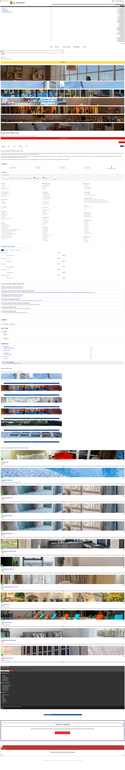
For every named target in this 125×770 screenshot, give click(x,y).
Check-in (2, 50)
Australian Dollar (121, 11)
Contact (84, 47)
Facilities (14, 146)
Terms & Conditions (5, 678)
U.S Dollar (122, 6)
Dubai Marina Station (6, 356)
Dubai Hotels (4, 9)
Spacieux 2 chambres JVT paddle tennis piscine (8, 551)
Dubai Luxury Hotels (5, 687)
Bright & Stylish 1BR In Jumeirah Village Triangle (8, 640)
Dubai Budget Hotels (5, 686)
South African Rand (121, 40)
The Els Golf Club (5, 11)
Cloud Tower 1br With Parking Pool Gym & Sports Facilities (9, 427)
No (1, 755)
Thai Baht (122, 35)
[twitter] (1, 708)
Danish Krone (121, 18)
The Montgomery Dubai (32, 292)
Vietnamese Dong (121, 39)
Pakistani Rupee (121, 41)
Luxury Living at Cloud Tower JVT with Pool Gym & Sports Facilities (10, 438)
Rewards (78, 47)
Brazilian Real (121, 12)
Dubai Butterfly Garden (81, 292)
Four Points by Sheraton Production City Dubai (7, 415)
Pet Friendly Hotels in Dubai (6, 685)
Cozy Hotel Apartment (4, 462)
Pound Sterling (121, 8)
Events (3, 696)
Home (51, 47)
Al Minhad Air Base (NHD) (7, 350)
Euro (123, 7)
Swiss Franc (122, 15)
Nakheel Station (6, 358)
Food (3, 697)
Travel (3, 702)
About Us (3, 675)
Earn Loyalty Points (5, 680)
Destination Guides (5, 694)
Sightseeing (4, 699)
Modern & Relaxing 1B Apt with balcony (7, 569)
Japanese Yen (122, 25)
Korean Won (121, 26)
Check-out (2, 53)
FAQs (26, 146)
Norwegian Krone (121, 30)
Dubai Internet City (88, 292)
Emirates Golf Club (48, 292)
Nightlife (3, 698)
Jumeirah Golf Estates (67, 292)
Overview (3, 146)
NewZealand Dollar (121, 17)
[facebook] (0, 708)
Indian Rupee (122, 23)
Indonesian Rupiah (121, 21)
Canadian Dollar (121, 13)
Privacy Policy (4, 676)
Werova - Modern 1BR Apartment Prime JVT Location (9, 587)
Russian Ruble (122, 31)
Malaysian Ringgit (120, 28)
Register (122, 1)
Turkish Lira (122, 36)
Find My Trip (115, 1)
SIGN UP (11, 670)
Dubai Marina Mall (74, 292)
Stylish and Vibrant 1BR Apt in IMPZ (6, 497)
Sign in (119, 1)
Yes (123, 755)
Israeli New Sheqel (121, 22)
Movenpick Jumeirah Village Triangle (6, 480)
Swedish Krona (121, 32)
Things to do (4, 701)
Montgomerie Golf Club (40, 292)
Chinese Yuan (121, 16)
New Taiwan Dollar (121, 37)
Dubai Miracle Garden (59, 292)
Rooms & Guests (3, 57)
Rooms (9, 146)
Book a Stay (122, 142)
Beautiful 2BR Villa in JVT (5, 604)
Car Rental (68, 47)
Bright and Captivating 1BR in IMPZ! (6, 533)
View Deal (31, 383)
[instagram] (2, 708)
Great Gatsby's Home (4, 403)
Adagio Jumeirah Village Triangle (5, 380)
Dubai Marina (53, 292)
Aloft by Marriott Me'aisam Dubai (6, 622)
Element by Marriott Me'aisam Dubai (7, 658)
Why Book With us (5, 679)
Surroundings (21, 146)
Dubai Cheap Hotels (5, 689)
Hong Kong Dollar (121, 20)
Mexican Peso (121, 27)
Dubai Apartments (5, 690)
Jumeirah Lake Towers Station (8, 354)
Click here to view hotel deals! (62, 733)
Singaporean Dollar (120, 34)
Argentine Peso (121, 10)
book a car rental (7, 363)
